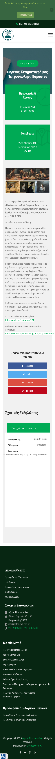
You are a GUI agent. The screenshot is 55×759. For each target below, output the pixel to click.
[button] (4, 756)
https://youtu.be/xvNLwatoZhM (19, 320)
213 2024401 (15, 628)
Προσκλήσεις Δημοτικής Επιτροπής (19, 720)
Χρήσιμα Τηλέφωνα (11, 654)
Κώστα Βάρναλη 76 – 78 (20, 616)
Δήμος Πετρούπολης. (32, 738)
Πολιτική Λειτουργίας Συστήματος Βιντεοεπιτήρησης (19, 695)
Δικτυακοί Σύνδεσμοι (13, 674)
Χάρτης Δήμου (9, 664)
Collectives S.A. (34, 745)
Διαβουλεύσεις (11, 592)
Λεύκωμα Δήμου (12, 597)
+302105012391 (41, 445)
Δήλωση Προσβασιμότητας (15, 679)
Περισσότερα (26, 15)
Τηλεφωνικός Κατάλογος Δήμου (17, 669)
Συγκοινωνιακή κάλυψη (13, 659)
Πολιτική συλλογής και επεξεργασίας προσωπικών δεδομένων (26, 686)
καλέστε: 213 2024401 (29, 24)
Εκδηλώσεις (10, 582)
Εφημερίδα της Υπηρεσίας (16, 577)
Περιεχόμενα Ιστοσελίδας (15, 649)
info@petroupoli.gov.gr (19, 624)
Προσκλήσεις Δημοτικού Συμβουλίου (20, 715)
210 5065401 (31, 628)
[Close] (51, 10)
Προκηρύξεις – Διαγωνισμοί (17, 587)
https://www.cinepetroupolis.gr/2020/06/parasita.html (29, 333)
